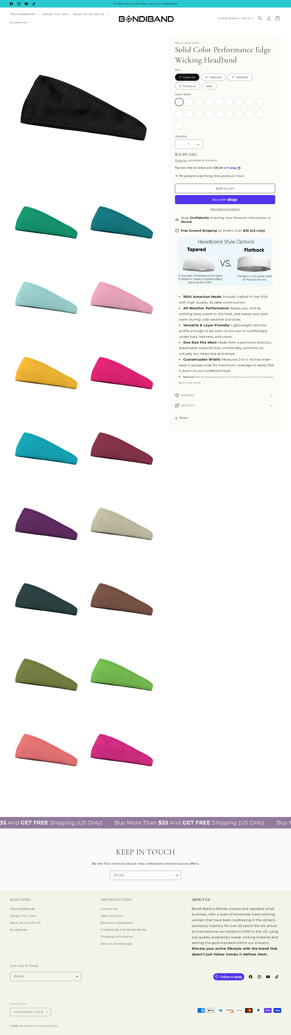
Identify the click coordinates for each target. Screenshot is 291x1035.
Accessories (19, 929)
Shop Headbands (22, 909)
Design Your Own (23, 916)
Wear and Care (112, 916)
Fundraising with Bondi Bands (123, 929)
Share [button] (184, 418)
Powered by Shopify (45, 1026)
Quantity (181, 136)
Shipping (181, 160)
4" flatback (187, 86)
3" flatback (240, 77)
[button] (24, 14)
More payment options (225, 209)
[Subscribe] (176, 875)
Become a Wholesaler (117, 923)
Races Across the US (25, 923)
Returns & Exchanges (116, 943)
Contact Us (109, 909)
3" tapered (187, 77)
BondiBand (26, 1026)
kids (209, 86)
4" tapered (213, 77)
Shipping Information (117, 936)
